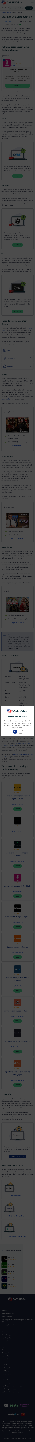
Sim (15, 732)
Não (21, 732)
